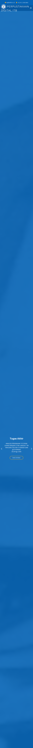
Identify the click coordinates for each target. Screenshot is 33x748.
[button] (1, 448)
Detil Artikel (16, 457)
